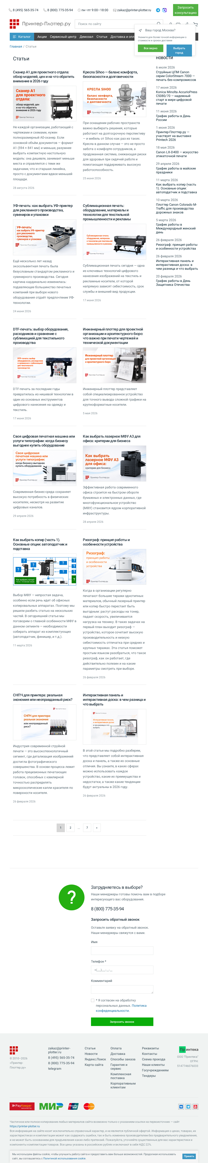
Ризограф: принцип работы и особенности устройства (106, 542)
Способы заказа (122, 1059)
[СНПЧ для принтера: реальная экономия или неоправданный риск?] (44, 722)
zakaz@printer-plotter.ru (134, 10)
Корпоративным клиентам (123, 1085)
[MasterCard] (89, 1106)
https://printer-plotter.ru (25, 1126)
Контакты (149, 1054)
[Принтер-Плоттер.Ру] (40, 24)
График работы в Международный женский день (176, 228)
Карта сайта (94, 1065)
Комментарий (101, 981)
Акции (42, 37)
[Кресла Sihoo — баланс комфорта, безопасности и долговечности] (114, 99)
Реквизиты (150, 1048)
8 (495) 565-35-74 (25, 10)
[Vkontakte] (181, 1107)
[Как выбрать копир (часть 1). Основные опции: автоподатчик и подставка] (44, 571)
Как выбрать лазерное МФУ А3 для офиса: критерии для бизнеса (111, 438)
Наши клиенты (153, 1065)
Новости (164, 58)
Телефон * (98, 961)
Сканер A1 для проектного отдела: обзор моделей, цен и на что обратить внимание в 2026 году (43, 76)
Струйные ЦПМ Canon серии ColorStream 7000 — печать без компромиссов (176, 76)
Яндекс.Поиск (95, 1059)
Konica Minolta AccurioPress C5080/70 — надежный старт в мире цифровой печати (176, 97)
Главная (16, 46)
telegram (54, 1069)
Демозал (86, 37)
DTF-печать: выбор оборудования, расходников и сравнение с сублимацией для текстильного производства (40, 336)
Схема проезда (153, 1059)
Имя (94, 942)
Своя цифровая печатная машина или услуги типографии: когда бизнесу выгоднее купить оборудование (44, 440)
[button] (22, 37)
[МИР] (51, 1106)
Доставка (117, 1054)
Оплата (116, 1048)
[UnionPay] (73, 1106)
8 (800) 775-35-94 (60, 10)
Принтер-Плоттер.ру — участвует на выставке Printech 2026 (173, 136)
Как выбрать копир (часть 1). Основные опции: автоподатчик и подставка (40, 544)
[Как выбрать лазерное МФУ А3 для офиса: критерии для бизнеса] (114, 463)
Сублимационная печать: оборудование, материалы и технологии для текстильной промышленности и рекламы (107, 212)
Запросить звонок (122, 1021)
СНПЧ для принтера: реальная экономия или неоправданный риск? (43, 697)
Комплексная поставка (120, 1076)
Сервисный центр (63, 37)
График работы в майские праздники (176, 170)
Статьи (101, 37)
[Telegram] (158, 10)
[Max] (164, 10)
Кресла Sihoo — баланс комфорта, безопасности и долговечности (110, 74)
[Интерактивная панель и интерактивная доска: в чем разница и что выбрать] (114, 727)
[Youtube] (195, 1107)
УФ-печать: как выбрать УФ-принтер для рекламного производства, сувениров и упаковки (43, 210)
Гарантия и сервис (118, 1067)
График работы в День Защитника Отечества (173, 283)
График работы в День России (173, 118)
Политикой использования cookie (64, 1158)
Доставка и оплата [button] (125, 37)
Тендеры (149, 1076)
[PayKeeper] (22, 1106)
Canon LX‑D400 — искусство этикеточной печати (177, 154)
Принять (189, 1156)
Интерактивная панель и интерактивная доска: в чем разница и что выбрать (114, 699)
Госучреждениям (155, 1070)
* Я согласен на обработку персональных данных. (121, 1005)
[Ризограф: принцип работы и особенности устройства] (114, 567)
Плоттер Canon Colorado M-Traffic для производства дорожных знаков (176, 208)
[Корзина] (195, 24)
